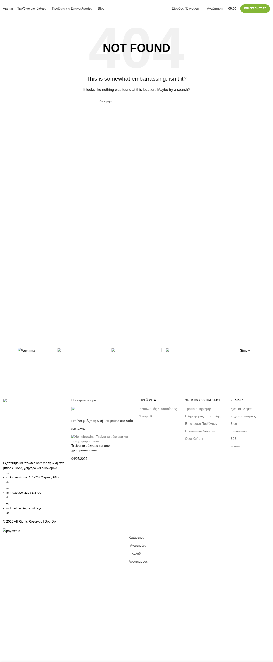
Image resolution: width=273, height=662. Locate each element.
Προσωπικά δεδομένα (200, 431)
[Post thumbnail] (78, 412)
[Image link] (34, 429)
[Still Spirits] (136, 358)
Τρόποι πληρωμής (198, 409)
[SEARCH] (171, 101)
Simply (245, 350)
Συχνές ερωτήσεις (243, 416)
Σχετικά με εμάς (241, 409)
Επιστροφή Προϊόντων (201, 423)
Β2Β (233, 438)
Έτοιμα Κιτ (146, 416)
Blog (233, 423)
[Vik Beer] (82, 358)
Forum (235, 446)
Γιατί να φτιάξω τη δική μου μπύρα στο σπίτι (102, 421)
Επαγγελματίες (255, 8)
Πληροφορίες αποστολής (202, 416)
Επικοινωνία (239, 431)
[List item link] (34, 493)
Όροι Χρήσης (194, 438)
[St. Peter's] (191, 358)
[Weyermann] (28, 350)
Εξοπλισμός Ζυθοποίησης (158, 409)
